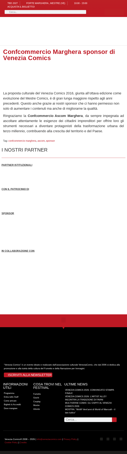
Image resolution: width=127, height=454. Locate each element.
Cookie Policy (11, 442)
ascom (41, 140)
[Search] (114, 419)
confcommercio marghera (22, 140)
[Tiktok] (120, 12)
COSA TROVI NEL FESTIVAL (47, 386)
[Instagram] (114, 12)
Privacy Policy (70, 439)
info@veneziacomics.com (49, 439)
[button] (28, 31)
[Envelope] (121, 439)
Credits (23, 442)
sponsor (50, 140)
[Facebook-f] (107, 12)
